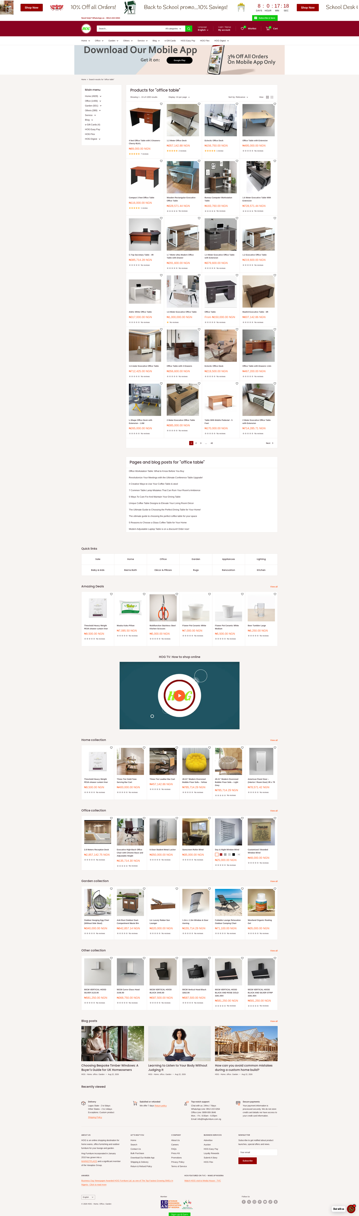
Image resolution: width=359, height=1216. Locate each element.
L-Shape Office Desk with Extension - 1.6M (140, 421)
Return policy (161, 1105)
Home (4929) (92, 96)
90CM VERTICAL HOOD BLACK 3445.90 (161, 991)
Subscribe (248, 1160)
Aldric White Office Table (140, 312)
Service (141, 40)
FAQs (174, 1149)
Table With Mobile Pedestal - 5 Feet (219, 421)
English (86, 1197)
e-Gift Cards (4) (92, 124)
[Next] (277, 618)
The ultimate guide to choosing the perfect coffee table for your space (163, 516)
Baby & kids (97, 570)
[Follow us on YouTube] (265, 1202)
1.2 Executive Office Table (254, 255)
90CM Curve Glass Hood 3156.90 (128, 991)
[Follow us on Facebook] (244, 1202)
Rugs (196, 570)
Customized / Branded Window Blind (258, 851)
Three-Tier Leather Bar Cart (162, 779)
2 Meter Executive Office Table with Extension (256, 421)
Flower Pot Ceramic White (194, 625)
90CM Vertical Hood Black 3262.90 (194, 991)
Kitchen (261, 570)
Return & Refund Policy (141, 1166)
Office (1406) (91, 101)
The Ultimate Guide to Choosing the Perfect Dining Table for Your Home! (165, 509)
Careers (175, 1144)
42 (212, 443)
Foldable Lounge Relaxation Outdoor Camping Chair (228, 921)
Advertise (208, 1140)
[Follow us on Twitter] (249, 1202)
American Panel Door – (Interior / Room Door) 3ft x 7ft (261, 780)
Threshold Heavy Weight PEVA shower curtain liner (96, 627)
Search (134, 1144)
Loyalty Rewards (211, 1153)
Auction (207, 1144)
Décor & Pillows (163, 570)
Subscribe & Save (267, 18)
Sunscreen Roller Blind (192, 849)
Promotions (176, 1157)
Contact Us (136, 1149)
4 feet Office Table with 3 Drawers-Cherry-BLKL (145, 142)
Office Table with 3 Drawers (179, 366)
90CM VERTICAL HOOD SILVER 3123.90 (95, 991)
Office (97, 40)
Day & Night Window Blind (227, 849)
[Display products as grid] (267, 97)
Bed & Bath (130, 570)
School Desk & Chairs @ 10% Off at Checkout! (195, 7)
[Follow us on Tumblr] (276, 1202)
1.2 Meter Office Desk (177, 140)
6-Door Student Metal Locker (163, 849)
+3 (239, 854)
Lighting (261, 559)
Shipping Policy (95, 1117)
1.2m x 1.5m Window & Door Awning (195, 921)
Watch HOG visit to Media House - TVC (202, 1180)
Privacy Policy (177, 1162)
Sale (97, 559)
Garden (111, 40)
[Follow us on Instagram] (254, 1202)
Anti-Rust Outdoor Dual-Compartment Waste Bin (128, 921)
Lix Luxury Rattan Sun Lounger (160, 921)
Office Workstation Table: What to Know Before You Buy (156, 471)
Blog (155, 40)
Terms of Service (179, 1166)
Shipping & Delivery (140, 1162)
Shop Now (125, 7)
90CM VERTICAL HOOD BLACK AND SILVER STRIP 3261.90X (260, 992)
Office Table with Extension (255, 140)
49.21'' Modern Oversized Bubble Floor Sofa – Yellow (194, 780)
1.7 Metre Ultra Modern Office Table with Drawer (180, 256)
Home (84, 40)
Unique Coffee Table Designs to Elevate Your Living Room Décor (161, 503)
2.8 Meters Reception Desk (96, 849)
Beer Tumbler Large (257, 625)
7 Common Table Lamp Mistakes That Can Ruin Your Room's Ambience (164, 490)
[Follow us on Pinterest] (260, 1202)
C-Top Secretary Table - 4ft (141, 255)
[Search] (188, 29)
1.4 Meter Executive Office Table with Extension (219, 256)
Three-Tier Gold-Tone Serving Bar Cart (127, 780)
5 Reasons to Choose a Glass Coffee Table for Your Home (158, 522)
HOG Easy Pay (188, 40)
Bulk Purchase (137, 1153)
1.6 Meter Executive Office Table (182, 312)
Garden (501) (92, 105)
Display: (172, 97)
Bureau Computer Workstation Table (218, 199)
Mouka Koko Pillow (125, 625)
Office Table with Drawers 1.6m (256, 366)
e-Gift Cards (170, 40)
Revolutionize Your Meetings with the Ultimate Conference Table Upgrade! (166, 477)
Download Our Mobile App (142, 1157)
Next (268, 443)
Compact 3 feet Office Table (141, 197)
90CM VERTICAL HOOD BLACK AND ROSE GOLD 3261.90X (227, 992)
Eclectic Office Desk (214, 140)
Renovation (228, 570)
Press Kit (175, 1153)
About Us (175, 1140)
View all (274, 586)
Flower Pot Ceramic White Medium (227, 627)
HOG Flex (205, 40)
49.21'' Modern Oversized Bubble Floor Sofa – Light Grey (226, 782)
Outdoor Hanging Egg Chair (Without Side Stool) (96, 921)
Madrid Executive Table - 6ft (255, 312)
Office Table (210, 312)
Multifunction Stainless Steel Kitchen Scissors (163, 627)
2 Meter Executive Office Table (181, 420)
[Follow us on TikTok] (270, 1202)
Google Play (179, 60)
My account (224, 30)
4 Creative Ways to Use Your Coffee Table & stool (153, 484)
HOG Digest (220, 40)
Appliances (228, 559)
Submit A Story (210, 1157)
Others (126, 40)
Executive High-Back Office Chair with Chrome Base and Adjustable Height (130, 852)
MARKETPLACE (89, 1161)
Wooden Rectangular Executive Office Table (181, 199)
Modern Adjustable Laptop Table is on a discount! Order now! (159, 529)
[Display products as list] (272, 97)
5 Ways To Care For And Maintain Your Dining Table (154, 497)
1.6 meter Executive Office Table (144, 366)
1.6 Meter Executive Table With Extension (256, 199)
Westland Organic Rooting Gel (260, 921)
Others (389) (91, 110)
